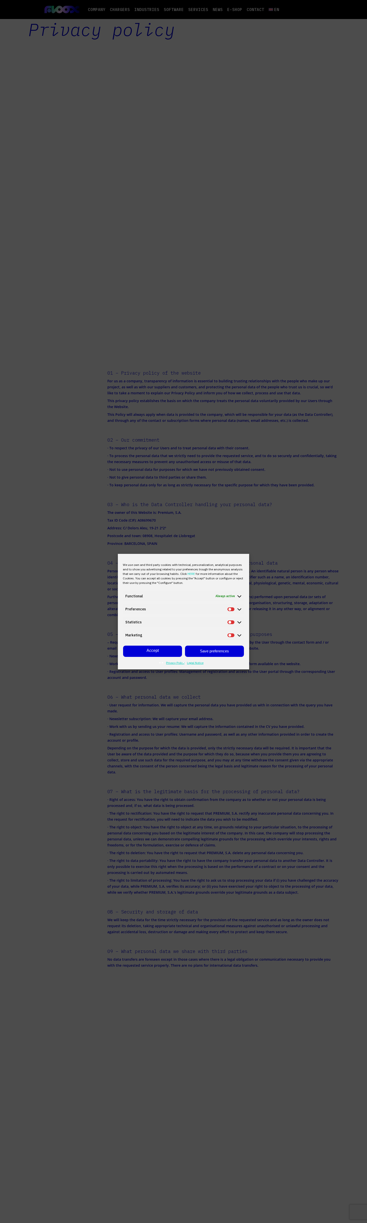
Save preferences (214, 651)
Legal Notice (195, 663)
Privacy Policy (175, 663)
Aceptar (152, 651)
